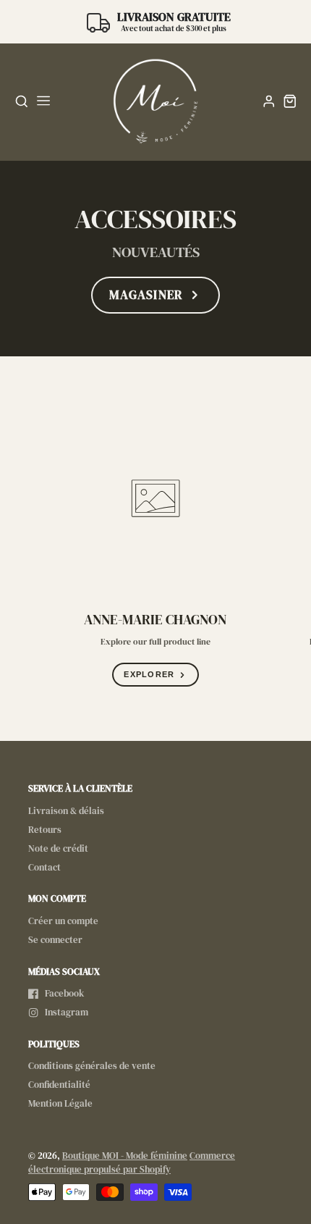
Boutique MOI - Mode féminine (124, 1155)
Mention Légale (60, 1103)
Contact (44, 867)
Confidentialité (59, 1084)
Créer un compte (63, 921)
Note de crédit (58, 848)
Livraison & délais (66, 811)
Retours (44, 829)
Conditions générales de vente (92, 1066)
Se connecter (55, 940)
